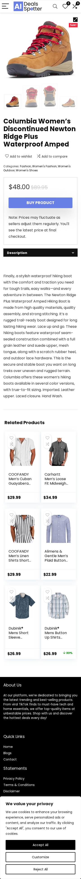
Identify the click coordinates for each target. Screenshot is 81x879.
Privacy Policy (14, 778)
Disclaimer (11, 791)
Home (8, 746)
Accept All (40, 845)
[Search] (55, 6)
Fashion (25, 166)
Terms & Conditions (19, 785)
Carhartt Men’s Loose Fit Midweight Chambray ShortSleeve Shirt (56, 486)
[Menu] (5, 6)
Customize (40, 857)
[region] (40, 837)
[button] (75, 19)
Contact (10, 759)
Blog (6, 753)
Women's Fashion (44, 166)
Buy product (40, 202)
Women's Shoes (27, 170)
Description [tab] (17, 253)
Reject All (41, 869)
